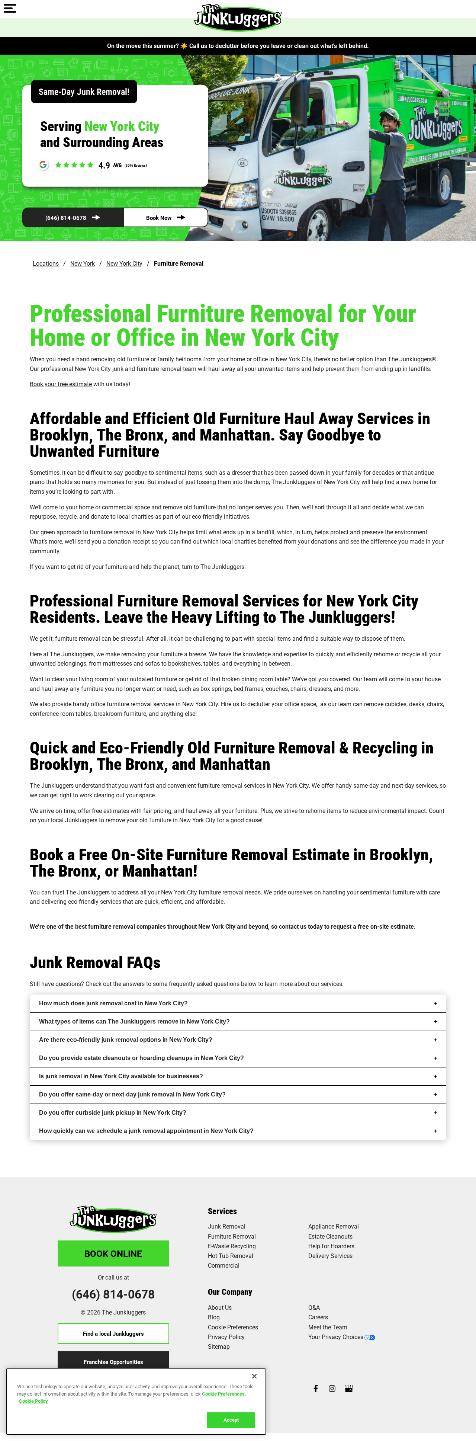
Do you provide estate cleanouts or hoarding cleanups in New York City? (141, 1058)
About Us (220, 1307)
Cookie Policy (33, 1400)
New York (82, 263)
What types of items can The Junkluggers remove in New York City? (134, 1021)
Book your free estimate (61, 384)
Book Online (113, 1253)
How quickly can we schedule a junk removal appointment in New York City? (146, 1131)
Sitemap (219, 1346)
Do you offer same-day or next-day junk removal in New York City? (132, 1094)
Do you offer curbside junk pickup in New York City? (112, 1112)
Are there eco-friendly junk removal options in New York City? (125, 1040)
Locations (46, 263)
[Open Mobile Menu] (10, 9)
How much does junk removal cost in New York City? (113, 1003)
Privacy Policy (226, 1336)
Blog (214, 1316)
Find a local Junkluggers (113, 1333)
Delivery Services (330, 1255)
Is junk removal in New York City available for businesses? (121, 1076)
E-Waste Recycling (232, 1245)
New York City (124, 263)
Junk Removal (226, 1226)
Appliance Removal (333, 1226)
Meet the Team (327, 1326)
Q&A (314, 1307)
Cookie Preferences (223, 1393)
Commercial (223, 1265)
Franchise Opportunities (113, 1361)
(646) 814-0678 (65, 217)
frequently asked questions (204, 983)
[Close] (254, 1376)
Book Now (158, 217)
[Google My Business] (349, 1389)
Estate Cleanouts (330, 1236)
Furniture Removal (232, 1236)
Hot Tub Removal (230, 1255)
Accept (231, 1419)
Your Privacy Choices (335, 1336)
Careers (318, 1316)
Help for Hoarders (331, 1245)
